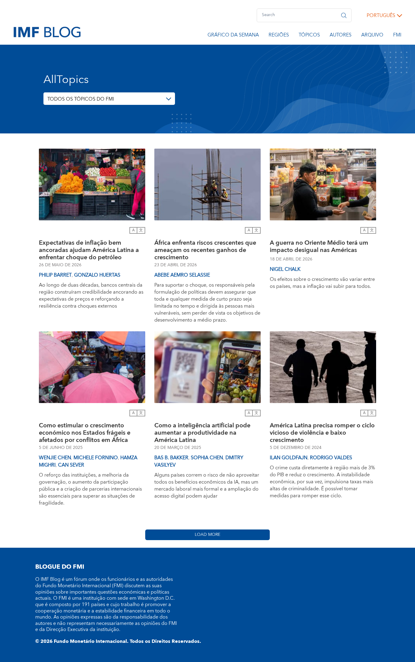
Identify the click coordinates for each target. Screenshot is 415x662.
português (381, 15)
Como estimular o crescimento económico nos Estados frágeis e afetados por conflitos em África (84, 433)
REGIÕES (279, 36)
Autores (341, 36)
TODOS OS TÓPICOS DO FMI (80, 99)
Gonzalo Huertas (97, 275)
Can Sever (71, 465)
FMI (397, 36)
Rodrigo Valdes (331, 457)
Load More (207, 534)
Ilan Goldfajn (288, 457)
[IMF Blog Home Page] (47, 31)
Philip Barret (55, 275)
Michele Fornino (96, 457)
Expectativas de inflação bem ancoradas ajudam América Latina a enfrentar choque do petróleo (89, 250)
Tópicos (309, 36)
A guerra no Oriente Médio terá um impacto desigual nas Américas (319, 247)
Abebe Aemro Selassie (182, 275)
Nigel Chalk (285, 269)
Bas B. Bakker (171, 457)
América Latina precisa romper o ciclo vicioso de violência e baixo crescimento (322, 433)
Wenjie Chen (55, 457)
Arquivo (372, 36)
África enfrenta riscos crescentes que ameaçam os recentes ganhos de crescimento (205, 250)
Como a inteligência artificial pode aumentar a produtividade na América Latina (202, 433)
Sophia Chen (207, 457)
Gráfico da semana (233, 36)
